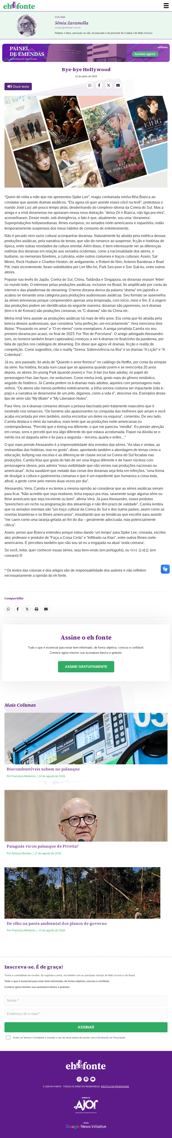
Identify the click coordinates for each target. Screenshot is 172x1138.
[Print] (36, 609)
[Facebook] (99, 85)
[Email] (118, 85)
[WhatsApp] (90, 85)
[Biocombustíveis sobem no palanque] (86, 761)
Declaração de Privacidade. (111, 1037)
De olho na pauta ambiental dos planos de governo (57, 923)
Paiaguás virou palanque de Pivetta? (43, 846)
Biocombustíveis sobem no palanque (43, 769)
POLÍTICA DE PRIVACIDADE (115, 1086)
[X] (108, 85)
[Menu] (166, 5)
